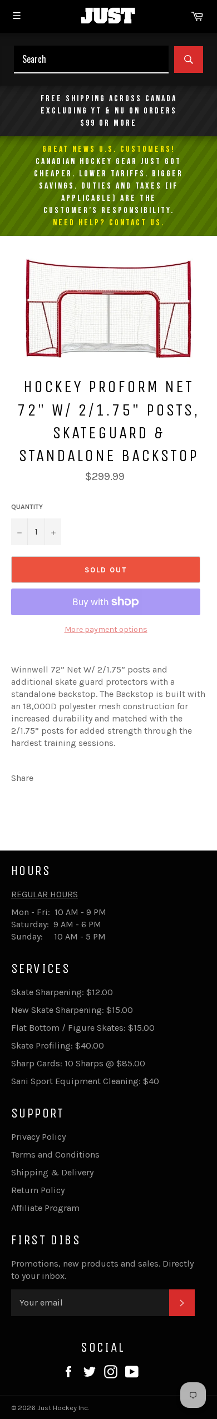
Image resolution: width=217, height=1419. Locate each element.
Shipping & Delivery (52, 1172)
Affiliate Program (45, 1208)
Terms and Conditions (55, 1154)
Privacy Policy (38, 1136)
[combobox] (91, 59)
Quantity (27, 507)
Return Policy (38, 1190)
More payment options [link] (106, 629)
